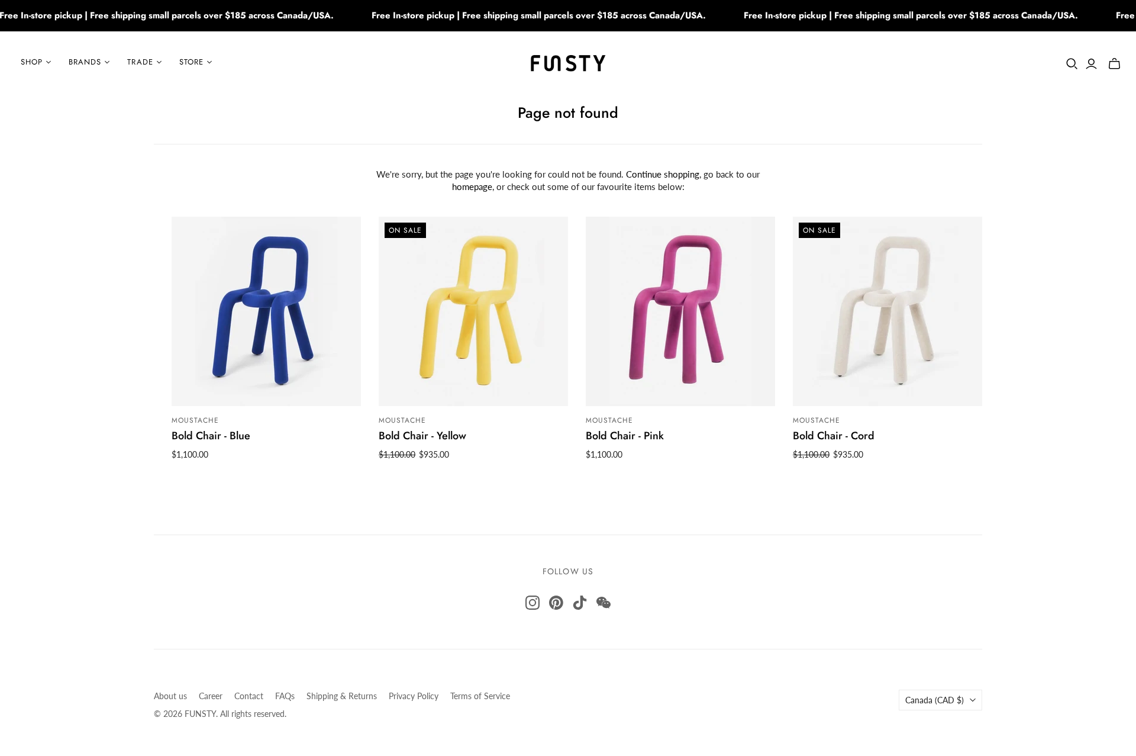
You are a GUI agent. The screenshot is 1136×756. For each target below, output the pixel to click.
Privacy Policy (413, 696)
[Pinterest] (556, 603)
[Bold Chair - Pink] (680, 311)
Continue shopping (662, 174)
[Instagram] (532, 603)
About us (170, 696)
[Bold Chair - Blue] (266, 311)
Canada (934, 700)
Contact (248, 696)
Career (210, 696)
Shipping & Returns (341, 696)
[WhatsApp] (603, 603)
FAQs (285, 696)
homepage (472, 186)
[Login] (1091, 63)
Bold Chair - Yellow (422, 435)
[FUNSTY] (568, 62)
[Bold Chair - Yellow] (473, 311)
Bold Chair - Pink (625, 435)
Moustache (195, 420)
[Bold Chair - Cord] (887, 311)
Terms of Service (480, 696)
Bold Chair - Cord (833, 435)
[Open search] (1072, 64)
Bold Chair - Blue (211, 435)
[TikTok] (580, 603)
